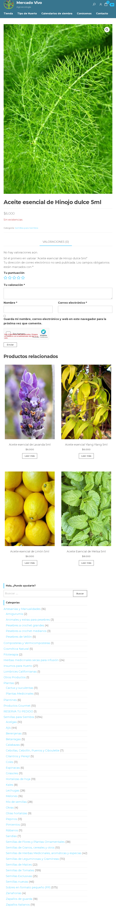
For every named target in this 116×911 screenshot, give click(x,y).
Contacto (102, 13)
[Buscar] (94, 4)
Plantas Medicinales (20, 693)
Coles (9, 762)
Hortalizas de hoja (18, 779)
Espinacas (13, 767)
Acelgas (11, 722)
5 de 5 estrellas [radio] (23, 278)
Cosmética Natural (16, 648)
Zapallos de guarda (19, 899)
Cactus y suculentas (19, 688)
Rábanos (12, 830)
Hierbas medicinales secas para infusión (31, 660)
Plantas (9, 683)
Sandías (11, 836)
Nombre (10, 302)
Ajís (8, 727)
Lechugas (12, 790)
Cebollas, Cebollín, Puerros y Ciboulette (32, 750)
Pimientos (13, 824)
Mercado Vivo (29, 2)
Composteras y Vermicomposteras (27, 643)
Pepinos (11, 819)
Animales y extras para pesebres (28, 619)
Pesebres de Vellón (19, 636)
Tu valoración (14, 285)
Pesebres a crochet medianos (26, 631)
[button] (107, 29)
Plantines (10, 700)
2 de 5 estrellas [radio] (10, 278)
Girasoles (12, 773)
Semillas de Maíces (19, 864)
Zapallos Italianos (18, 904)
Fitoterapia (11, 654)
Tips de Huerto (27, 13)
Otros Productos (15, 677)
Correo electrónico (72, 302)
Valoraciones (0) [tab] (56, 241)
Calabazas (13, 744)
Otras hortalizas (16, 813)
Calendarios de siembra (56, 13)
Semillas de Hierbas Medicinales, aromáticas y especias (43, 853)
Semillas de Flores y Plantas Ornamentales (35, 842)
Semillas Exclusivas (19, 876)
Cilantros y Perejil (18, 756)
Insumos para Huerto (18, 666)
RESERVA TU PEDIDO (18, 711)
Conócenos (84, 13)
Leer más (30, 456)
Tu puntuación (14, 273)
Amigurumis (14, 614)
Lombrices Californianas (20, 671)
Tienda (8, 13)
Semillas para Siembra (26, 228)
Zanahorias (13, 893)
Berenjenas (14, 733)
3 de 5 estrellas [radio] (14, 278)
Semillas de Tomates (20, 870)
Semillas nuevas (17, 881)
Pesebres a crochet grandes (25, 625)
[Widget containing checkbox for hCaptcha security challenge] (26, 333)
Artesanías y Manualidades (22, 609)
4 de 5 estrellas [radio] (18, 278)
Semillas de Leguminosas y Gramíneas (32, 859)
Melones (12, 796)
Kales (9, 784)
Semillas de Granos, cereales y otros (30, 847)
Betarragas (13, 739)
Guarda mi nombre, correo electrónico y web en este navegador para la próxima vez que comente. (55, 321)
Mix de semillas (16, 802)
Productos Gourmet (17, 705)
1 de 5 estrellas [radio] (5, 278)
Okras (10, 807)
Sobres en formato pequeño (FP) (28, 887)
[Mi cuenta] (100, 4)
